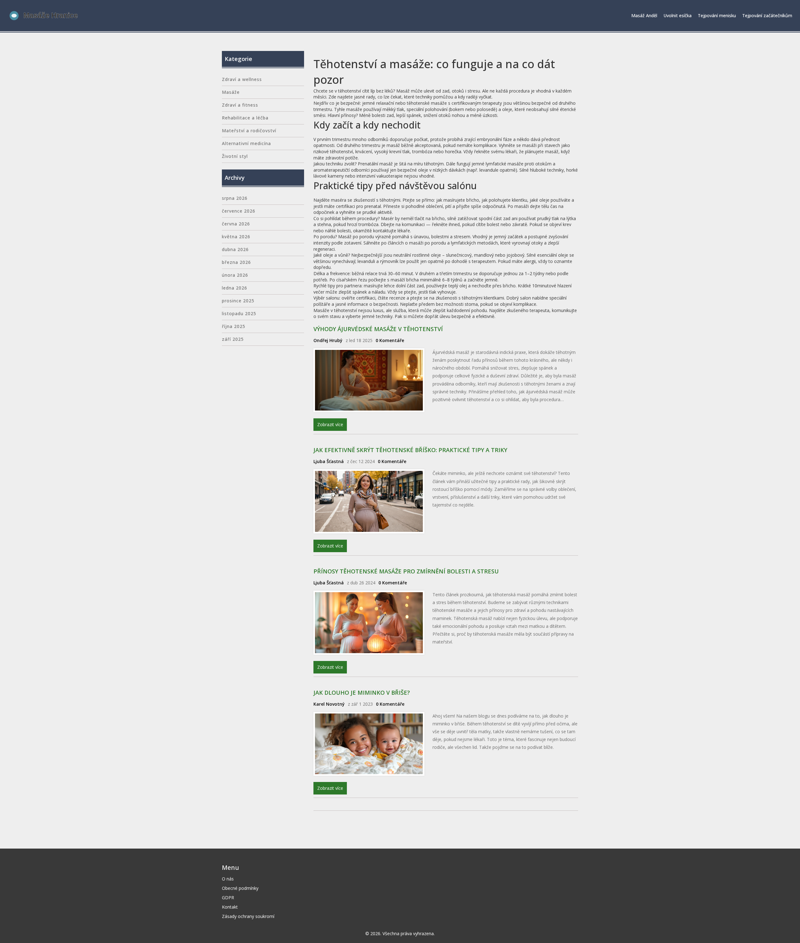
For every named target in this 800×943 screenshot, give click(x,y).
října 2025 (233, 326)
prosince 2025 (238, 301)
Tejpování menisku (717, 15)
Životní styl (235, 156)
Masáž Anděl (644, 15)
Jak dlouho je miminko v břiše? (361, 692)
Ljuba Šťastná (328, 461)
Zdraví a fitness (240, 105)
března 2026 (236, 262)
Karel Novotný (329, 704)
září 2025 (233, 339)
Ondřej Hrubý (327, 340)
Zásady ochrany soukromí (248, 916)
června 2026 (236, 224)
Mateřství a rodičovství (249, 131)
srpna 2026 (235, 198)
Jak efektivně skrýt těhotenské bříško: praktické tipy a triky (410, 450)
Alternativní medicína (246, 143)
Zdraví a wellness (242, 79)
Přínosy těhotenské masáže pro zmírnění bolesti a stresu (406, 571)
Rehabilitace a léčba (245, 118)
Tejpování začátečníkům (767, 15)
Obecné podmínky (240, 888)
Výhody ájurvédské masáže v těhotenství (378, 329)
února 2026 (235, 275)
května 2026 (236, 237)
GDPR (228, 897)
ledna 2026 (234, 288)
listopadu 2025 (239, 313)
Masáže (231, 92)
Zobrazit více (330, 424)
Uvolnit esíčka (677, 15)
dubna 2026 (235, 249)
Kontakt (230, 907)
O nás (228, 879)
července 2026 (238, 211)
